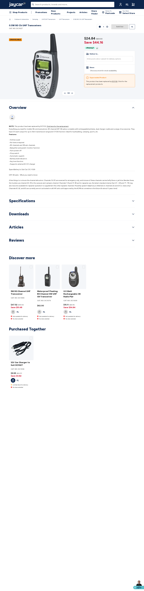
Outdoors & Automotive (21, 19)
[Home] (10, 19)
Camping (35, 19)
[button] (120, 4)
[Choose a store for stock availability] (109, 68)
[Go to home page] (17, 4)
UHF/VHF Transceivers (48, 19)
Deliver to (94, 54)
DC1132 (114, 81)
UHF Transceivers (64, 19)
